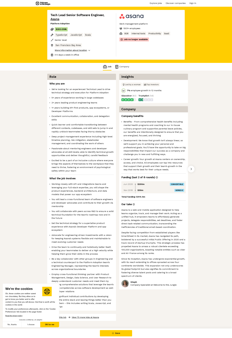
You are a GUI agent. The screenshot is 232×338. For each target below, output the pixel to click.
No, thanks (12, 324)
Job (109, 66)
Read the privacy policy (13, 316)
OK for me (49, 324)
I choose (31, 324)
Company (124, 66)
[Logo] (43, 3)
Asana (54, 19)
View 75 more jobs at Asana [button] (85, 317)
